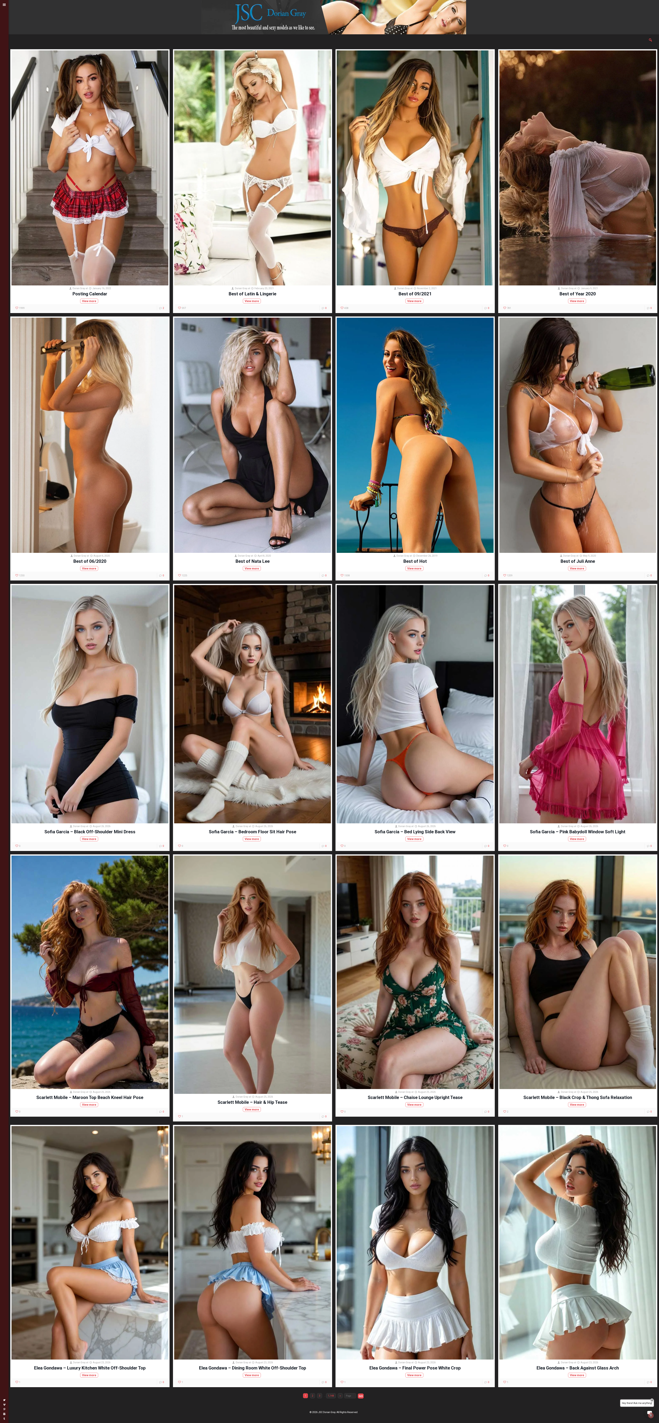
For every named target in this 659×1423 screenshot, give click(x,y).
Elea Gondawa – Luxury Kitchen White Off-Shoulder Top (90, 1368)
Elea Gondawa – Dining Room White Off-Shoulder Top (252, 1368)
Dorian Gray (79, 288)
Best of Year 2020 (577, 293)
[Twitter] (4, 1400)
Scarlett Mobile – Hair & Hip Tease (252, 1102)
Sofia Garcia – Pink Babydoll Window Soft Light (577, 831)
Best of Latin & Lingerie (252, 293)
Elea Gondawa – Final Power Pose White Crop (415, 1368)
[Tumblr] (4, 1418)
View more (89, 301)
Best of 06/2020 (89, 561)
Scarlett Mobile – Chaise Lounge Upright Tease (415, 1097)
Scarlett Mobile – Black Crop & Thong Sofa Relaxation (577, 1097)
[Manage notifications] (651, 1415)
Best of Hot (415, 561)
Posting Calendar (89, 293)
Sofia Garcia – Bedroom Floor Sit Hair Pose (252, 831)
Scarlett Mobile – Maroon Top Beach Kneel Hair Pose (89, 1097)
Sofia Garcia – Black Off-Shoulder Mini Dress (89, 831)
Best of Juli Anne (577, 561)
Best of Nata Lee (252, 561)
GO (361, 1396)
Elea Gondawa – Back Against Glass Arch (577, 1368)
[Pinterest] (4, 1409)
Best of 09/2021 (415, 293)
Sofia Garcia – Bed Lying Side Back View (415, 831)
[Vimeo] (4, 1404)
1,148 (331, 1395)
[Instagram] (4, 1414)
